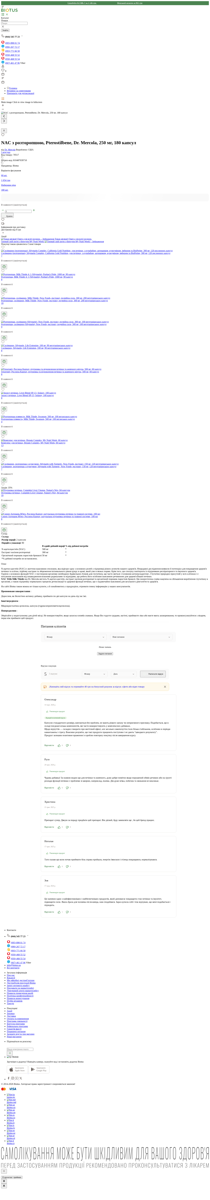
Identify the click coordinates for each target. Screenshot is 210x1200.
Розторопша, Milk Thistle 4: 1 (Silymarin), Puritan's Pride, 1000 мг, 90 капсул (37, 277)
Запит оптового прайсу (18, 985)
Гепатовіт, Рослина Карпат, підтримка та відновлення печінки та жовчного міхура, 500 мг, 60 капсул (50, 371)
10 (2, 303)
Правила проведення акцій (20, 993)
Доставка (11, 1016)
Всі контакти (13, 968)
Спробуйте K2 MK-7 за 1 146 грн (82, 3)
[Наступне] (4, 121)
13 (2, 445)
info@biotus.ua (14, 965)
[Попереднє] (4, 116)
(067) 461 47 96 (12, 63)
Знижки (11, 1013)
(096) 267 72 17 (12, 47)
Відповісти (49, 745)
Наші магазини (14, 1036)
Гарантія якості (14, 1029)
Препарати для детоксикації (20, 93)
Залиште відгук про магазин (20, 1034)
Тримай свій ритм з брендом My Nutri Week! (23, 241)
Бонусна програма (16, 1024)
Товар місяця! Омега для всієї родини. (73, 239)
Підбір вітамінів (14, 1001)
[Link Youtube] (17, 1079)
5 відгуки (5, 152)
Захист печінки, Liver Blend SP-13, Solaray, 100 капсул (27, 395)
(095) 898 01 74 (12, 43)
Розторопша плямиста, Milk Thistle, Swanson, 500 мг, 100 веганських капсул (38, 419)
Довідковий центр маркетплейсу (23, 990)
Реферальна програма (17, 1026)
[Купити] (4, 266)
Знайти (5, 30)
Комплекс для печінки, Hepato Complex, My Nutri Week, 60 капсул (33, 443)
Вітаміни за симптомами (19, 91)
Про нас (11, 975)
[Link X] (20, 1079)
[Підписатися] (10, 1053)
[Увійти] (3, 67)
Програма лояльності (17, 1021)
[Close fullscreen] (4, 130)
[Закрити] (4, 1171)
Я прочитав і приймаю (11, 1177)
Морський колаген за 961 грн (129, 3)
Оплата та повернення (18, 1018)
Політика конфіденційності (20, 996)
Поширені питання (16, 1031)
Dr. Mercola (10, 149)
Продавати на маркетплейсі (20, 988)
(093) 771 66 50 (12, 51)
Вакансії (11, 978)
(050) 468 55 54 (12, 59)
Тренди (10, 1003)
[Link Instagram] (13, 1079)
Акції (9, 1011)
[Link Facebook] (9, 1079)
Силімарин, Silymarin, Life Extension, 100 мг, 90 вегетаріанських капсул (35, 348)
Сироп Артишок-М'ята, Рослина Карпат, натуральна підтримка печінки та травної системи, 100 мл (49, 516)
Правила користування (18, 998)
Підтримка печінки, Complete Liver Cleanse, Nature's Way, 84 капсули (34, 493)
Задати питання (105, 654)
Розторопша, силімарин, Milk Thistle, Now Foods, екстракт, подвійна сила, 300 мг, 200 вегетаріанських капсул (54, 300)
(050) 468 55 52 (12, 55)
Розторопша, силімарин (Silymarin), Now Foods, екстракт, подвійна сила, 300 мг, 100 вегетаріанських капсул (53, 324)
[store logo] (9, 11)
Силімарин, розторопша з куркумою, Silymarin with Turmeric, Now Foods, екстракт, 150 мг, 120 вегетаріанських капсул (58, 466)
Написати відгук (155, 674)
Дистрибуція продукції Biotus (21, 983)
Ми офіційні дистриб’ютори (20, 980)
